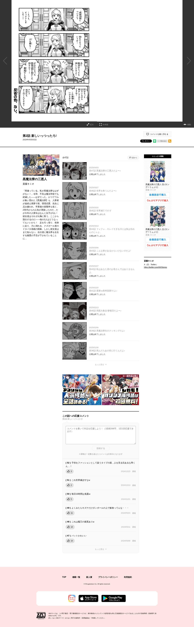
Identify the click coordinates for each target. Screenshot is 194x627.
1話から (134, 157)
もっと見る (99, 364)
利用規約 (128, 577)
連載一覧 (76, 577)
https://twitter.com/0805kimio (155, 267)
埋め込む (163, 141)
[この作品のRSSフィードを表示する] (169, 141)
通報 (134, 471)
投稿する (101, 448)
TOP (64, 577)
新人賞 (89, 577)
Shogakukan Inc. (91, 584)
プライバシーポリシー (108, 577)
